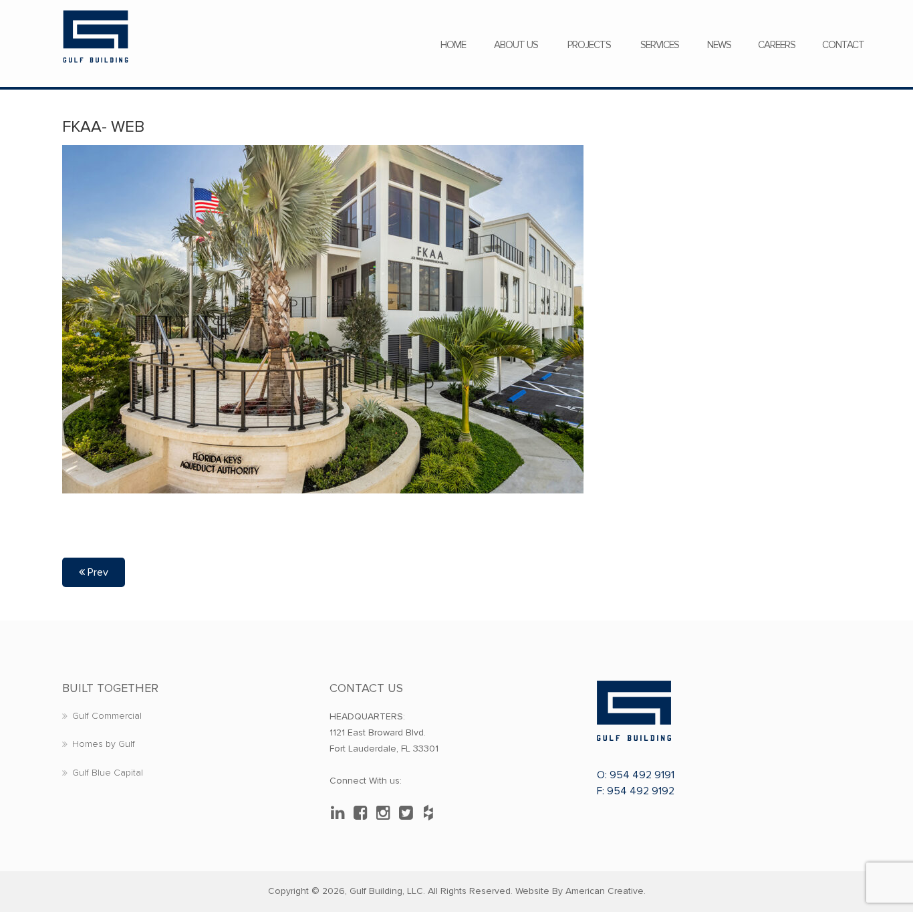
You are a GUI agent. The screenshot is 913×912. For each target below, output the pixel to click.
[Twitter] (409, 813)
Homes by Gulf (103, 744)
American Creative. (605, 891)
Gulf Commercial (107, 715)
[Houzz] (431, 813)
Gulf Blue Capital (107, 772)
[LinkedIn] (341, 813)
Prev (96, 572)
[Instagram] (386, 813)
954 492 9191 (642, 775)
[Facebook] (363, 813)
